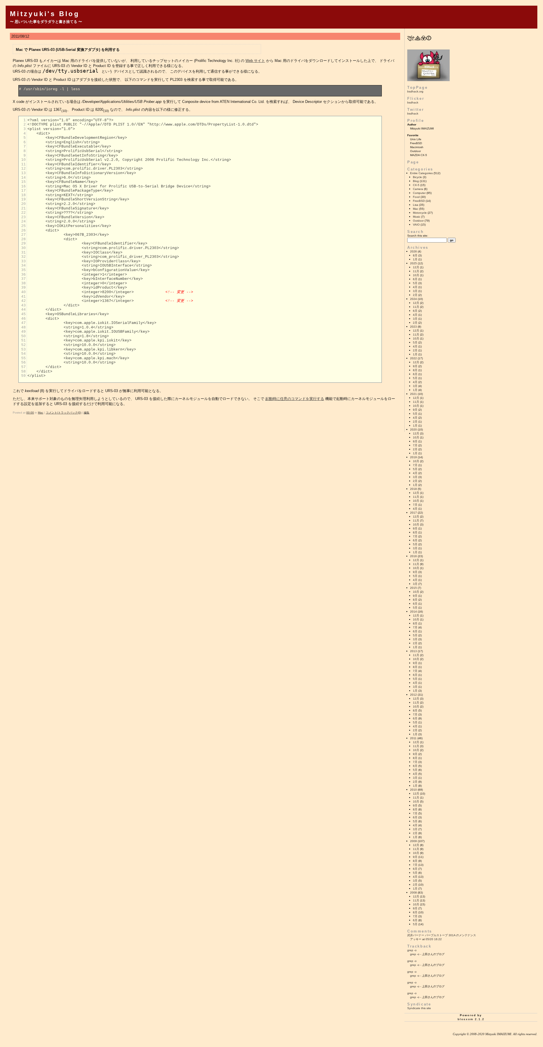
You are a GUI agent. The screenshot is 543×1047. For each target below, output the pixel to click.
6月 (415, 279)
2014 (413, 611)
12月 (416, 267)
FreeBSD (419, 200)
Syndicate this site (419, 1008)
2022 (413, 358)
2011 (413, 738)
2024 (413, 298)
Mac (40, 412)
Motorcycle (420, 212)
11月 (416, 271)
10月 (416, 275)
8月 (415, 255)
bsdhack (412, 102)
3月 (415, 291)
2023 (413, 326)
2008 (413, 892)
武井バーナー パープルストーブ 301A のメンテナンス (441, 935)
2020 (413, 429)
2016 (413, 556)
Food (416, 196)
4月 (415, 287)
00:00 (30, 412)
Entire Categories (421, 173)
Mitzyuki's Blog (45, 14)
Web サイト (255, 61)
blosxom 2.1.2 (471, 1019)
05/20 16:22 (434, 939)
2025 (413, 263)
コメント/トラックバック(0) (63, 412)
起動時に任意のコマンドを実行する (294, 399)
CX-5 (416, 185)
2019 (413, 457)
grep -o (412, 950)
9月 (415, 366)
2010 (413, 789)
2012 (413, 694)
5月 (415, 283)
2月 (415, 295)
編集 (86, 412)
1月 (415, 259)
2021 (413, 393)
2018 (413, 488)
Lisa (415, 204)
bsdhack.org (415, 91)
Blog (416, 181)
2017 (413, 512)
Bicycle (417, 177)
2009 (413, 841)
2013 (413, 651)
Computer (419, 192)
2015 (413, 587)
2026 (413, 251)
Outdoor (418, 220)
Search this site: (417, 235)
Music (416, 216)
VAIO (416, 224)
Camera (418, 189)
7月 (415, 445)
